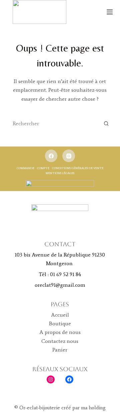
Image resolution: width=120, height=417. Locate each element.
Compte (43, 168)
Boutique (60, 323)
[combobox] (54, 123)
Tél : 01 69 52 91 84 (60, 274)
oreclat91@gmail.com (60, 285)
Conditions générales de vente (77, 168)
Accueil (60, 315)
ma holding (93, 408)
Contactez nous (59, 341)
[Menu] (110, 12)
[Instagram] (68, 156)
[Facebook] (51, 156)
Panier (59, 350)
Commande (25, 168)
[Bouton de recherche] (106, 123)
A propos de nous (60, 332)
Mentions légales (60, 173)
